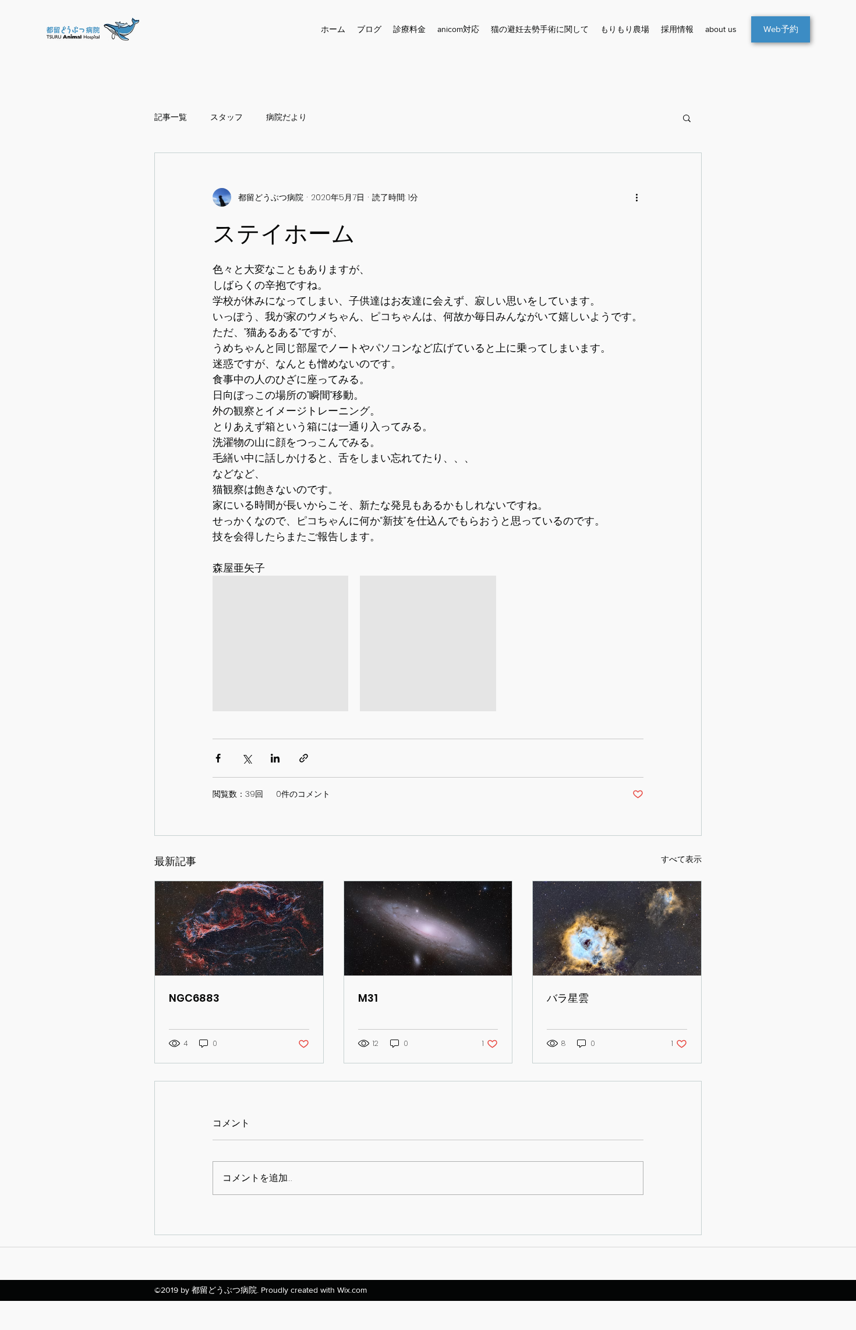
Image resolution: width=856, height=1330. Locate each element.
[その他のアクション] (636, 197)
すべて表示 (681, 859)
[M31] (428, 928)
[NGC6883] (239, 928)
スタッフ (226, 117)
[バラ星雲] (617, 928)
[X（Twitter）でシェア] (246, 758)
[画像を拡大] (280, 643)
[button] (686, 117)
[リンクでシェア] (303, 758)
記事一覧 (170, 117)
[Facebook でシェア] (218, 758)
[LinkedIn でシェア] (275, 758)
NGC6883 (194, 998)
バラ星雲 (568, 998)
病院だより (286, 117)
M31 (368, 998)
